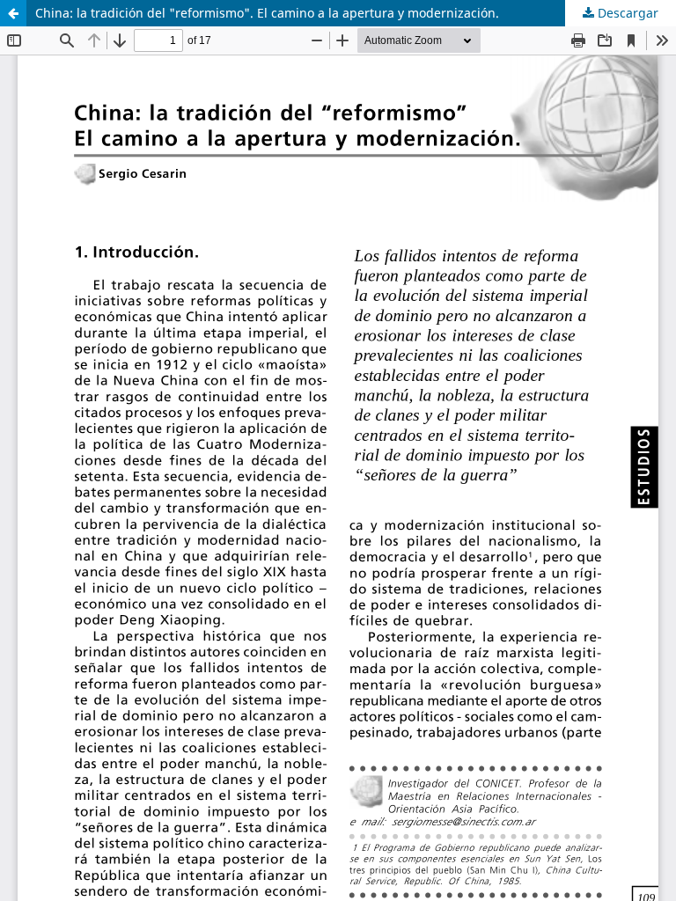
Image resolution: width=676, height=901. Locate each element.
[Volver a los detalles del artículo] (13, 13)
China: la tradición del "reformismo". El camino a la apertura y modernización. (267, 12)
